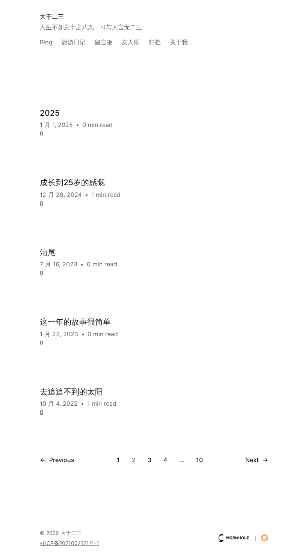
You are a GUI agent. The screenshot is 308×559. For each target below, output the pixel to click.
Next (256, 460)
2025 (50, 113)
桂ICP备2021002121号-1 (69, 543)
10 (199, 460)
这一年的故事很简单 (75, 321)
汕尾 (48, 252)
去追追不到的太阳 (71, 391)
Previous (57, 460)
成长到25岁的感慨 (72, 182)
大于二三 (52, 16)
